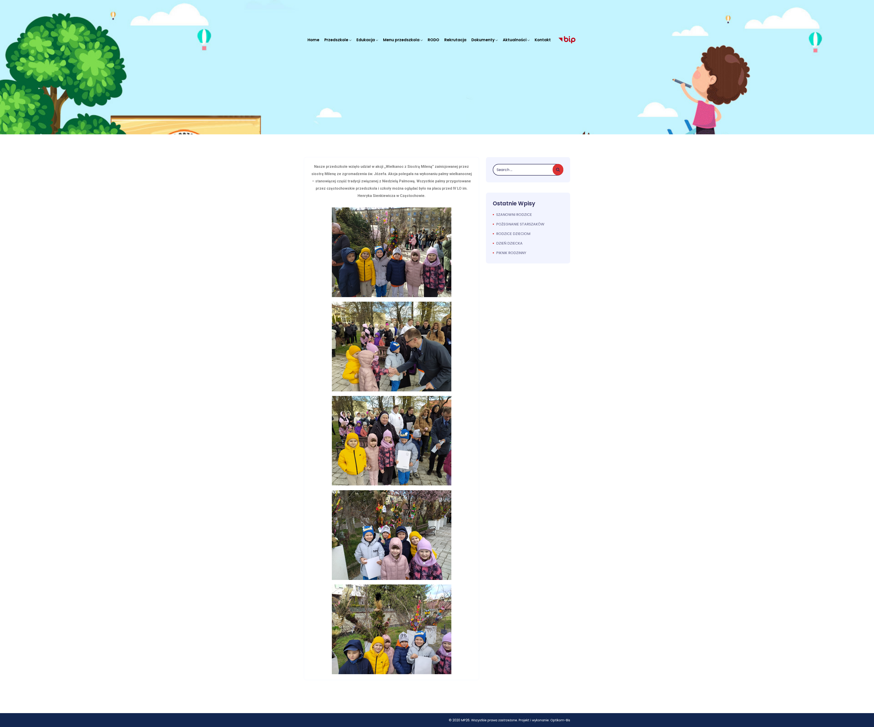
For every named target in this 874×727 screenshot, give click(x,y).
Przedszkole (336, 40)
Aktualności (514, 40)
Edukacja (365, 40)
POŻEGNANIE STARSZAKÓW (520, 224)
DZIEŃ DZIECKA (509, 243)
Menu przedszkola (401, 40)
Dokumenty (483, 40)
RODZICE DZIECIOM (513, 233)
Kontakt (543, 40)
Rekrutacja (455, 40)
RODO (433, 40)
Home (313, 40)
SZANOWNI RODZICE (514, 214)
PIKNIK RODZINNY (511, 252)
